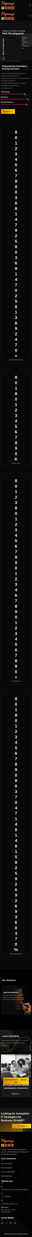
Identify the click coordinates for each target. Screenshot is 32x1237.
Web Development (7, 1164)
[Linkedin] (10, 1223)
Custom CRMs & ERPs (8, 1172)
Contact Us (6, 111)
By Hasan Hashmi (12, 1080)
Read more (15, 1094)
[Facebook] (2, 1223)
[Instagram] (6, 1223)
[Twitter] (15, 1223)
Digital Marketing (6, 1176)
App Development (10, 992)
